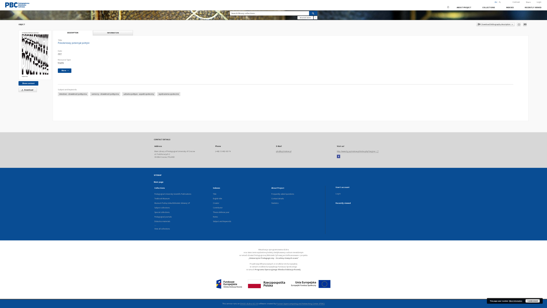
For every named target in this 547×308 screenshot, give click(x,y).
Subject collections (162, 207)
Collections (488, 7)
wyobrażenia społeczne (169, 94)
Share (528, 2)
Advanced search (305, 18)
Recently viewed (533, 7)
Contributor (218, 207)
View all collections (162, 229)
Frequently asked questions (282, 194)
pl (500, 2)
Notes (215, 217)
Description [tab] (72, 33)
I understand (533, 301)
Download (28, 90)
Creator (216, 203)
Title (215, 194)
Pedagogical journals (163, 217)
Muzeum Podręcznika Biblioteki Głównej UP (172, 203)
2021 (60, 54)
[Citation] (525, 24)
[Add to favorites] (519, 24)
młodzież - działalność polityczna (73, 94)
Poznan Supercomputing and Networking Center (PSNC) (300, 303)
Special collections (162, 212)
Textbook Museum (162, 198)
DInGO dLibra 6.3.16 (249, 303)
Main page (158, 182)
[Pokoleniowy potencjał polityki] (35, 55)
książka (61, 63)
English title (217, 198)
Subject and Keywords (222, 221)
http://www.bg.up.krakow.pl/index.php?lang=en (356, 151)
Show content (28, 83)
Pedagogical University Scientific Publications (172, 194)
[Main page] (448, 7)
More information (515, 301)
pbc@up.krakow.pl (283, 151)
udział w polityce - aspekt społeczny (139, 94)
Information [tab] (113, 33)
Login (539, 2)
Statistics (274, 203)
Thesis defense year (221, 212)
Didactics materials (162, 221)
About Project (464, 7)
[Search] (313, 13)
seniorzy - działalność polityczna (105, 94)
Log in (338, 194)
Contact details (277, 198)
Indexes (510, 7)
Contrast (516, 2)
